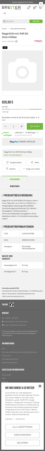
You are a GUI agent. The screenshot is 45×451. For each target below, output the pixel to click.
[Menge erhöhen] (21, 126)
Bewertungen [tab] (14, 186)
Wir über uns (6, 356)
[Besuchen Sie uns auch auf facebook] (12, 305)
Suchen (36, 21)
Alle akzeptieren (22, 427)
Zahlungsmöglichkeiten (10, 359)
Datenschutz (6, 375)
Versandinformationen (9, 362)
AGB (3, 378)
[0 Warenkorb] (40, 8)
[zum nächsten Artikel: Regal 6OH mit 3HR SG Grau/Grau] (41, 29)
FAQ (3, 349)
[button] (41, 4)
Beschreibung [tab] (15, 179)
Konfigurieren (22, 435)
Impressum (9, 419)
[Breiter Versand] (11, 8)
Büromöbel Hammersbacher (18, 28)
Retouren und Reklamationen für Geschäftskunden (19, 352)
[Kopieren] (16, 41)
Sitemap (5, 382)
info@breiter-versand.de (17, 325)
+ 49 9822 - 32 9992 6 (11, 318)
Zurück (4, 28)
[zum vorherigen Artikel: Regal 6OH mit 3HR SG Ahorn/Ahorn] (36, 29)
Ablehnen (22, 442)
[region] (22, 28)
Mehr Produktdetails (13, 155)
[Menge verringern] (5, 126)
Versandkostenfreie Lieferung (20, 109)
